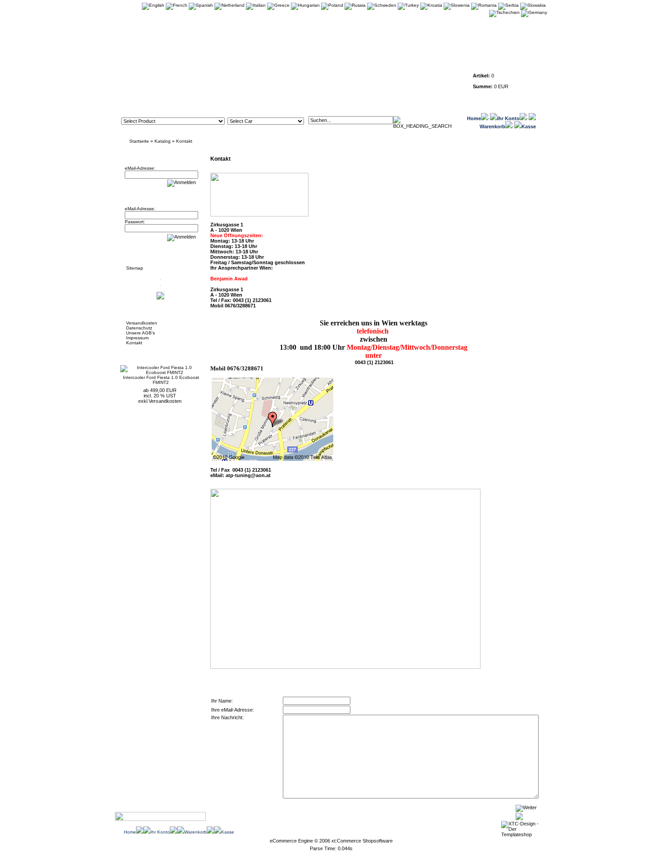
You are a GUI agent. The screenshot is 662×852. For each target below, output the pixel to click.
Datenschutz (139, 327)
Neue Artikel (142, 353)
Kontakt (184, 141)
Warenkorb (492, 126)
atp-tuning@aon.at (248, 475)
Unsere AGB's (140, 332)
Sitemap (134, 268)
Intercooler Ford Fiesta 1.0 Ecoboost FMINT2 (161, 380)
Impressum (137, 337)
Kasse (528, 126)
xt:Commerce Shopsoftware (362, 840)
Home (474, 118)
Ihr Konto (508, 118)
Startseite (139, 141)
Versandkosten (141, 322)
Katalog (162, 141)
